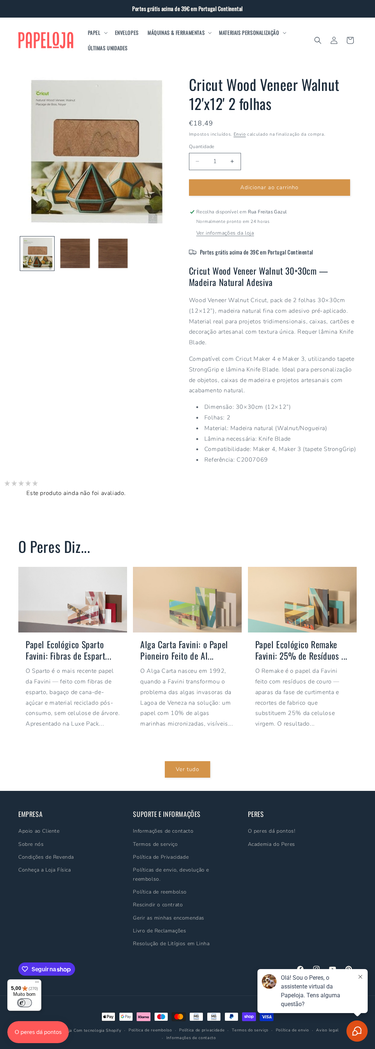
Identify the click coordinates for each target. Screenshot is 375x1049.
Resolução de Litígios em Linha (171, 943)
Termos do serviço (250, 1030)
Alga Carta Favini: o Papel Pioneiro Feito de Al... (184, 650)
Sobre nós (31, 844)
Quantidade (202, 146)
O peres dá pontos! (272, 831)
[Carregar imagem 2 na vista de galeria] (75, 253)
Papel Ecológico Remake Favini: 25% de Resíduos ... (301, 650)
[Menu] (37, 983)
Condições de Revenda (46, 857)
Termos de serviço (155, 844)
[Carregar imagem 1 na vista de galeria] (37, 253)
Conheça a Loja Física (44, 869)
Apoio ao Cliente (39, 831)
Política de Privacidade (161, 857)
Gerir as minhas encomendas (168, 917)
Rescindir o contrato (158, 904)
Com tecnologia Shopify (97, 1030)
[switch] (24, 1002)
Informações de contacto (163, 831)
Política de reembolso (160, 891)
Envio (240, 134)
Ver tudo (187, 769)
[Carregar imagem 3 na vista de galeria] (113, 253)
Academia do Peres (271, 844)
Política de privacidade (201, 1030)
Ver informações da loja (225, 233)
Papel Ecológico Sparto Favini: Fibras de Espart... (68, 650)
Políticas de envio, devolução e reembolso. (171, 874)
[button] (97, 32)
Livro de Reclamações (159, 930)
